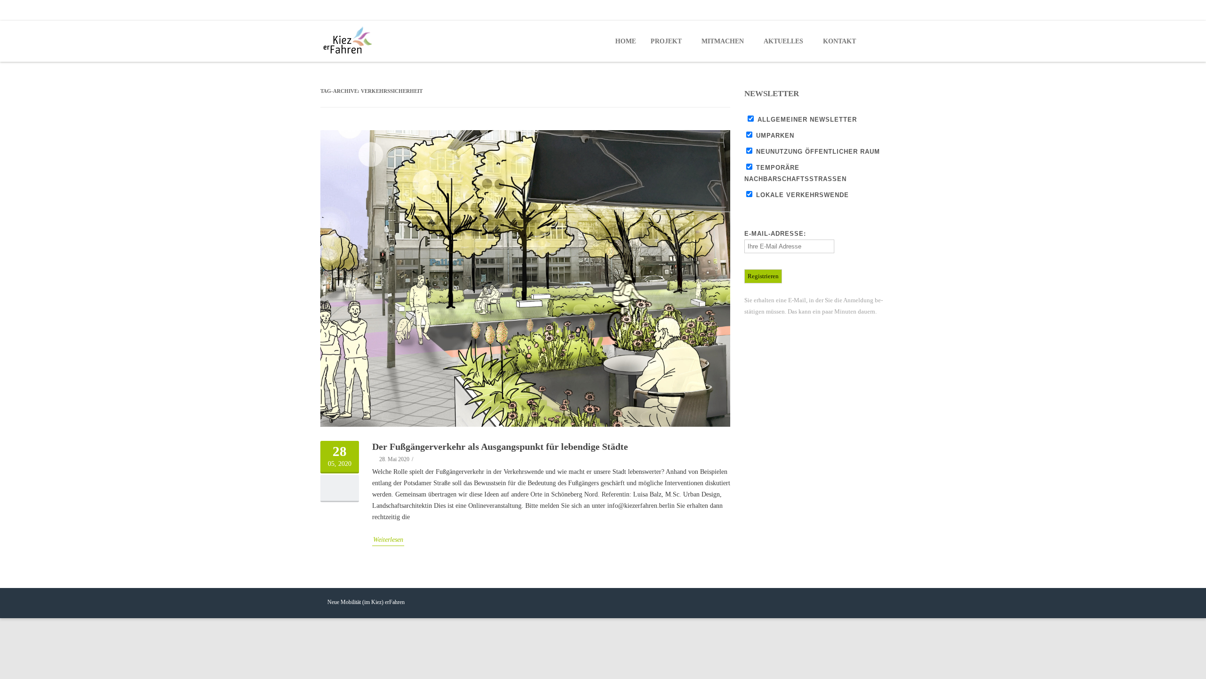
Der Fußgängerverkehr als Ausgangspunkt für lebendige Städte (500, 446)
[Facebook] (838, 10)
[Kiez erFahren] (349, 40)
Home (625, 41)
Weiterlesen (388, 539)
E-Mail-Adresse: (775, 233)
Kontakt (839, 41)
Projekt (666, 41)
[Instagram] (876, 10)
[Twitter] (857, 10)
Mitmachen (722, 41)
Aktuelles (783, 41)
